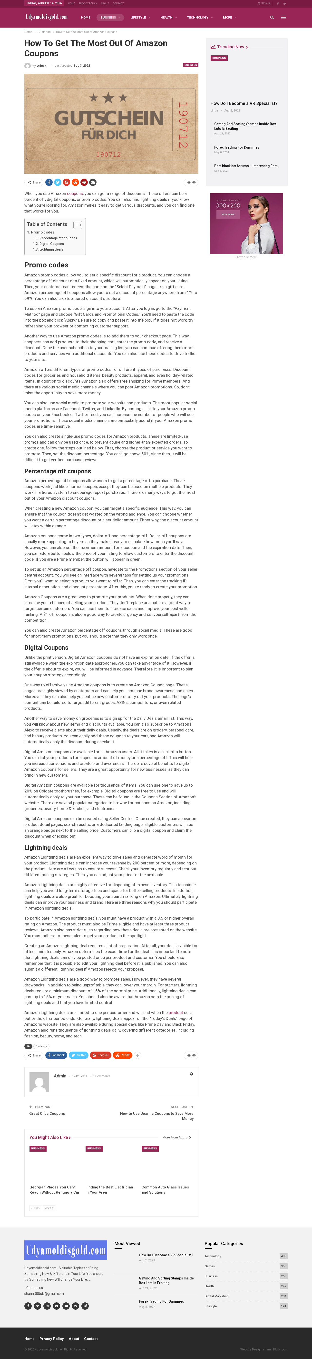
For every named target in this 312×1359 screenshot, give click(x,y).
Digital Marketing (217, 1296)
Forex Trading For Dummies (236, 147)
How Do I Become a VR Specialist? (244, 103)
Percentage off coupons (58, 238)
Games (210, 1266)
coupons (75, 193)
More (227, 17)
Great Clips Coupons (47, 1113)
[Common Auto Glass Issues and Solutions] (167, 1164)
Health (166, 17)
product (176, 1012)
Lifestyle (138, 17)
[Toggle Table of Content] (75, 225)
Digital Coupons (51, 244)
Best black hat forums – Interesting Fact (245, 166)
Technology (197, 17)
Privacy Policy (88, 3)
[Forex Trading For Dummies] (125, 1307)
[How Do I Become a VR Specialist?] (247, 76)
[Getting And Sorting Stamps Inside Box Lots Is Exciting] (125, 1284)
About (105, 3)
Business (108, 17)
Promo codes (42, 232)
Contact (118, 3)
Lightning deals (51, 249)
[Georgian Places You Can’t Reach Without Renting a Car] (55, 1164)
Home (71, 3)
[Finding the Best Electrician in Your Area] (111, 1164)
